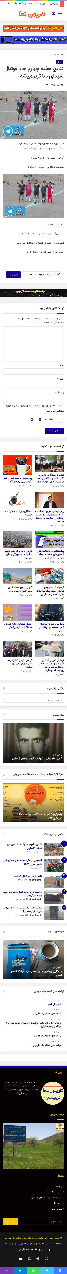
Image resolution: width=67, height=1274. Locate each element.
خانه (58, 55)
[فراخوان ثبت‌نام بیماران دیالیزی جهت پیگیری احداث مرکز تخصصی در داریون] (49, 576)
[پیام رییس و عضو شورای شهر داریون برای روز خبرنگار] (17, 465)
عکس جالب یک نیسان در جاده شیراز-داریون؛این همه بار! (23, 910)
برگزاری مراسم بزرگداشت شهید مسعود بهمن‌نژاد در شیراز (51, 627)
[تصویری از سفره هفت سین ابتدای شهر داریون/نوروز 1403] (54, 865)
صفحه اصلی (56, 1209)
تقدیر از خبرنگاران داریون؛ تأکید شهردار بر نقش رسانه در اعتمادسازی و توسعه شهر (50, 478)
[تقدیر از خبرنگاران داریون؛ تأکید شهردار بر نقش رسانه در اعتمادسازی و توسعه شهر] (49, 463)
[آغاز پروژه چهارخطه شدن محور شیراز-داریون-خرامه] (17, 576)
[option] (33, 743)
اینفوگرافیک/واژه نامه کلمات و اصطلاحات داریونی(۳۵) (18, 626)
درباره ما (58, 1203)
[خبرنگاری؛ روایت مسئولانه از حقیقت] (17, 500)
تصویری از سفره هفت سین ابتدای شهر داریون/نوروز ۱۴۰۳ (23, 862)
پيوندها (58, 1186)
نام (62, 366)
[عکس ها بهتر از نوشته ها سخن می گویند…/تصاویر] (54, 849)
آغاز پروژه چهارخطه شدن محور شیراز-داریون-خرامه (20, 589)
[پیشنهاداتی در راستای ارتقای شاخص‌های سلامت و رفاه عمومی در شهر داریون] (49, 539)
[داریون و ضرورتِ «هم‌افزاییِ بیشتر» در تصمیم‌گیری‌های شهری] (17, 539)
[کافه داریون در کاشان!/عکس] (54, 881)
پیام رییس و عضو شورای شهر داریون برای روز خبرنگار (17, 480)
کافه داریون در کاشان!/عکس (28, 876)
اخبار (52, 55)
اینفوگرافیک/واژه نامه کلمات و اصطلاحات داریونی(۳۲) (39, 816)
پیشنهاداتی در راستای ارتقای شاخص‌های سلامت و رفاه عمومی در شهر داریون (50, 554)
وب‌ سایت (59, 392)
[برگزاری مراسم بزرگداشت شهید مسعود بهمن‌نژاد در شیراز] (49, 612)
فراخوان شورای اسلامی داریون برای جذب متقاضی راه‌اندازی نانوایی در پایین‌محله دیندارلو (51, 665)
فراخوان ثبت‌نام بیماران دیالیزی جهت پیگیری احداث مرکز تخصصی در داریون (50, 591)
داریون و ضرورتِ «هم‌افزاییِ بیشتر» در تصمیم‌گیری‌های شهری (18, 554)
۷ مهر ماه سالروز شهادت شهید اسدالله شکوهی (36, 758)
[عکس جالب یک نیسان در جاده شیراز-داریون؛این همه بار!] (54, 913)
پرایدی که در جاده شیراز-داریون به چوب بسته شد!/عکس (22, 894)
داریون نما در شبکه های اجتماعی (46, 1198)
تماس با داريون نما (53, 1192)
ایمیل (60, 379)
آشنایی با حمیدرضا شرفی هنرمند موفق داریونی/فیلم (35, 973)
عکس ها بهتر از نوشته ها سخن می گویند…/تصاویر (24, 846)
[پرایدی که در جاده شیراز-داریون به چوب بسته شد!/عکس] (54, 897)
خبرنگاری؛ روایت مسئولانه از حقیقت (18, 513)
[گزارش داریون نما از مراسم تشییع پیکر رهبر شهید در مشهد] (17, 649)
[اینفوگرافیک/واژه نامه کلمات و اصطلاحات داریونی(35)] (17, 612)
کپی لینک (13, 274)
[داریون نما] (32, 14)
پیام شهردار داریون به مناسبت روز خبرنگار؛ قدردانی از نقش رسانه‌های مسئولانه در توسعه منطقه (49, 516)
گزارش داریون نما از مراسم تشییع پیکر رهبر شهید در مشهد (19, 663)
